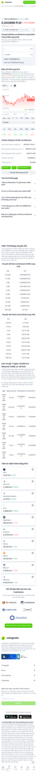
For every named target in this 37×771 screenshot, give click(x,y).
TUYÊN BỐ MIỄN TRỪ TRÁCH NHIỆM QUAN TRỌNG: (17, 722)
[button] (18, 172)
